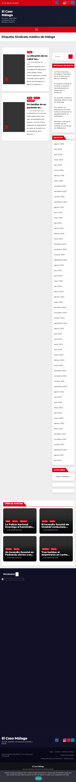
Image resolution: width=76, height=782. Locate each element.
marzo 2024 (58, 292)
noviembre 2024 (60, 249)
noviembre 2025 (60, 191)
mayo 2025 (58, 218)
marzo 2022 (58, 418)
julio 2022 (58, 397)
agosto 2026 (59, 144)
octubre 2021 (59, 444)
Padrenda (8, 549)
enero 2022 (58, 429)
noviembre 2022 (60, 376)
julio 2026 (58, 149)
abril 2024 (58, 286)
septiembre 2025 (60, 202)
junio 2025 (58, 212)
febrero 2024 (59, 297)
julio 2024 (58, 270)
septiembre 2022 (60, 386)
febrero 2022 (59, 423)
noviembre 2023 (60, 313)
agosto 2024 (59, 265)
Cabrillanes (45, 549)
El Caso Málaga (7, 13)
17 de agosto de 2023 (36, 111)
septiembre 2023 (60, 323)
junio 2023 (58, 339)
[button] (67, 30)
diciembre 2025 (60, 186)
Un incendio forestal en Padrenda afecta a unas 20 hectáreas (63, 100)
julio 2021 (57, 460)
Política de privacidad (67, 755)
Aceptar (38, 778)
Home (51, 752)
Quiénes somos (69, 758)
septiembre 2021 (60, 450)
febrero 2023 (59, 360)
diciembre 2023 (60, 307)
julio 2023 (58, 334)
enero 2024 (58, 302)
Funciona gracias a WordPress (11, 754)
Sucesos (36, 98)
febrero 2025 (59, 234)
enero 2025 (58, 239)
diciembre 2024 (60, 244)
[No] (74, 777)
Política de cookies (68, 752)
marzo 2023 (58, 355)
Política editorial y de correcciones (51, 758)
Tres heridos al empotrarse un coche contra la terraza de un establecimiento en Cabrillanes (63, 111)
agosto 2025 (59, 207)
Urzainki (52, 521)
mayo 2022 (58, 408)
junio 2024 (58, 276)
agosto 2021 (59, 455)
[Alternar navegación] (36, 29)
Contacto (57, 752)
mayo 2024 (58, 281)
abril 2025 (58, 223)
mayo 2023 (58, 344)
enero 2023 (58, 365)
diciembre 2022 (60, 371)
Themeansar (5, 756)
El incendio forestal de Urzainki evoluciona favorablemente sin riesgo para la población (62, 88)
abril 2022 (58, 413)
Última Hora (31, 100)
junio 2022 (58, 402)
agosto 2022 (59, 392)
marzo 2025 (58, 228)
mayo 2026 (58, 160)
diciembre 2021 (60, 434)
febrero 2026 (59, 176)
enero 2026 (58, 181)
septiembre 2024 (60, 260)
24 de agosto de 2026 (14, 530)
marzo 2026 (58, 170)
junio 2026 (58, 154)
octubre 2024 (59, 255)
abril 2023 (58, 350)
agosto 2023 (59, 328)
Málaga (30, 52)
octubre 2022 (59, 381)
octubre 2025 (59, 197)
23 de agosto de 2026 (50, 530)
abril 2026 (58, 165)
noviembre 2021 (60, 439)
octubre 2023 (59, 318)
